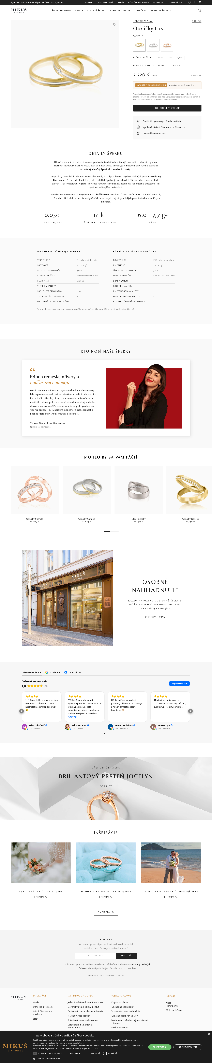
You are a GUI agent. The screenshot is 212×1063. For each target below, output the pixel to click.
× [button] (209, 1034)
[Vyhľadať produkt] (199, 10)
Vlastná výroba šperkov (79, 1016)
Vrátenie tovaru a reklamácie (125, 1011)
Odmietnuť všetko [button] (188, 1047)
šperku (124, 195)
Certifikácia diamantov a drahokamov (80, 1026)
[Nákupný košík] (200, 2)
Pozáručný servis (119, 1028)
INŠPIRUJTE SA (41, 897)
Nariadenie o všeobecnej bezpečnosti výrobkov (129, 1022)
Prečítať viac (93, 1048)
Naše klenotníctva (172, 1004)
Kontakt (170, 996)
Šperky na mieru (61, 11)
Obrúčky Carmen (86, 519)
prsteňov (146, 177)
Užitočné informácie (138, 3)
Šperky (79, 11)
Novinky (89, 3)
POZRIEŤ (106, 786)
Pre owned (158, 3)
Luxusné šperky (96, 11)
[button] (21, 711)
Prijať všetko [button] (160, 1047)
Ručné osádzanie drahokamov (83, 1020)
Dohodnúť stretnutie (167, 108)
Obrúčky (141, 11)
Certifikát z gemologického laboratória (162, 121)
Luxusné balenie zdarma (155, 133)
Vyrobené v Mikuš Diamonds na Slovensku (164, 127)
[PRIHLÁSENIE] (195, 2)
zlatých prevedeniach (135, 198)
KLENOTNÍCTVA (155, 617)
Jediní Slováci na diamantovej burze (85, 1002)
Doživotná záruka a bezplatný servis (85, 1011)
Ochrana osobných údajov (124, 1016)
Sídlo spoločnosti (174, 1010)
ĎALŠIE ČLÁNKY (106, 912)
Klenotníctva (175, 3)
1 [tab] (107, 531)
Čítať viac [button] (72, 716)
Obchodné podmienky (122, 1007)
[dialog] (106, 1047)
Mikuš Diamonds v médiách (42, 1013)
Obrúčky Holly (139, 519)
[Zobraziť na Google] (24, 727)
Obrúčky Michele (34, 519)
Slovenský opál (106, 3)
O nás (121, 3)
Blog (35, 1019)
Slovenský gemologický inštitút (83, 1007)
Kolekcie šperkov (161, 11)
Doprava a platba (119, 1002)
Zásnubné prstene (121, 11)
